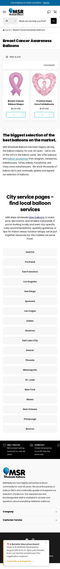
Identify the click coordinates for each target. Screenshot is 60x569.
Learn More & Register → (20, 561)
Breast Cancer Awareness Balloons (29, 30)
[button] (4, 12)
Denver (30, 350)
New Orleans (30, 409)
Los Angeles (30, 281)
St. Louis (30, 379)
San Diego (30, 291)
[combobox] (37, 21)
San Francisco (30, 271)
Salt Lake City (30, 340)
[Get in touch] (49, 12)
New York (30, 389)
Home (8, 30)
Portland (30, 262)
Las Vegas (30, 311)
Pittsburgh (30, 419)
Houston (30, 330)
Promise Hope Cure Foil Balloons (44, 102)
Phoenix (30, 360)
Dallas (30, 320)
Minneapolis (30, 370)
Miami (29, 399)
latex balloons (36, 217)
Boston (30, 428)
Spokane (30, 301)
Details (46, 3)
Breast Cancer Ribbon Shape (16, 102)
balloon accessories (17, 158)
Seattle (30, 252)
